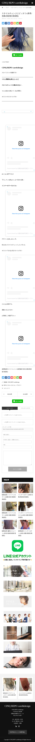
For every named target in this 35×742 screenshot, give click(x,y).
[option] (8, 688)
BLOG (8, 18)
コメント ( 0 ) (10, 408)
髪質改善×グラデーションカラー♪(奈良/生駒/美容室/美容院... (8, 695)
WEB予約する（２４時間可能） (17, 732)
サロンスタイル (14, 18)
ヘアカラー (20, 18)
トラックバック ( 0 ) (25, 408)
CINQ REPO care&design (15, 2)
